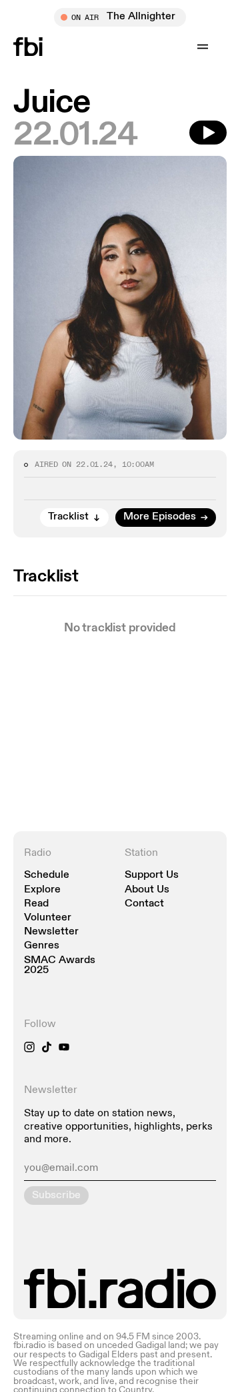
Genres (41, 946)
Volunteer (47, 918)
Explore (42, 890)
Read (36, 904)
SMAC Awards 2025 (59, 966)
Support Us (152, 875)
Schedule (46, 875)
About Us (147, 890)
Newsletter (51, 932)
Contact (144, 904)
